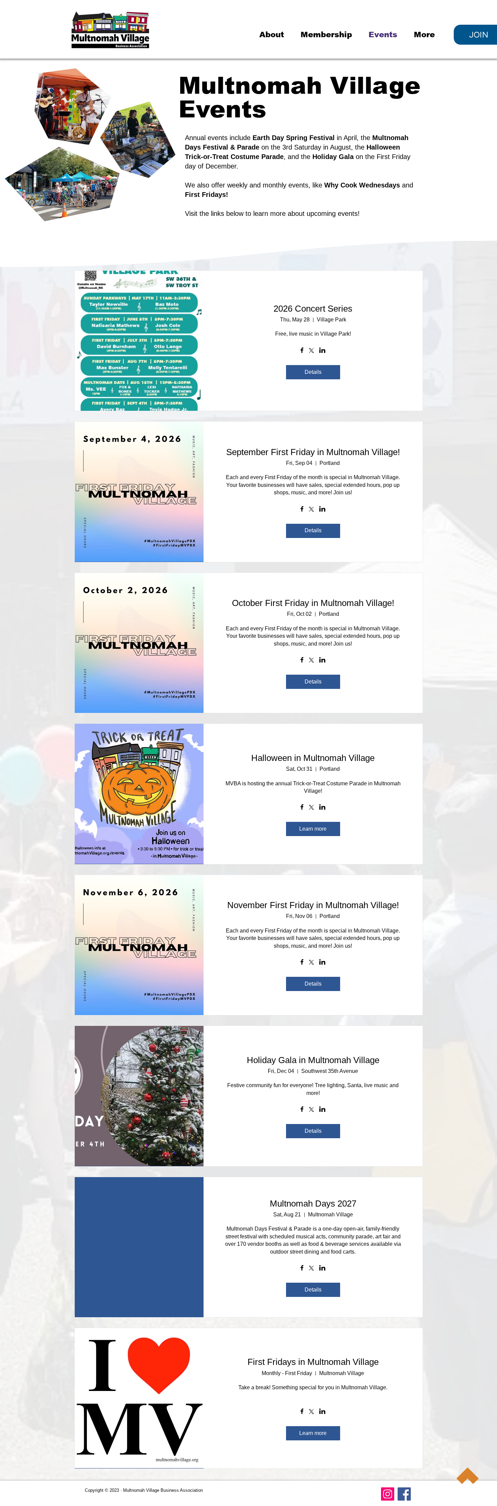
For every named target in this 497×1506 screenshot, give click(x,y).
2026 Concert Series (313, 309)
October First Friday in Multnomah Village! (313, 603)
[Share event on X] (311, 351)
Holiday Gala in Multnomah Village (313, 1060)
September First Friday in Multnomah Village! (313, 452)
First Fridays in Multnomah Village (313, 1362)
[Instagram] (387, 1494)
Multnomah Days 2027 (313, 1203)
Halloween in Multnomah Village (313, 758)
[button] (274, 35)
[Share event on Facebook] (302, 350)
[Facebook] (404, 1494)
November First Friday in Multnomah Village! (313, 905)
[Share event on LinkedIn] (322, 350)
